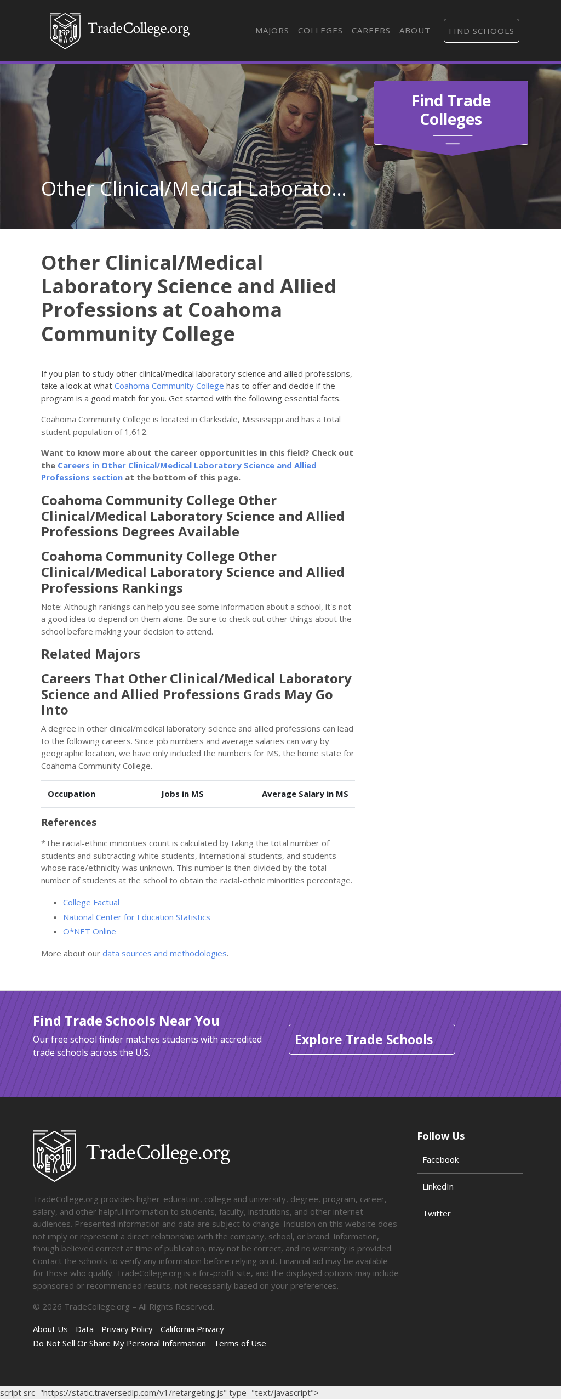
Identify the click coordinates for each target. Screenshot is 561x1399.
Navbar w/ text (120, 31)
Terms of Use (240, 1343)
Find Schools (481, 30)
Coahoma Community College (169, 385)
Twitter (436, 1213)
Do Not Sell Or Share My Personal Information (119, 1343)
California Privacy (192, 1328)
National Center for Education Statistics (136, 916)
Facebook (440, 1159)
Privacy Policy (127, 1328)
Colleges (320, 30)
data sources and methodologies (164, 953)
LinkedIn (438, 1186)
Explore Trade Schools (364, 1039)
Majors (272, 30)
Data (85, 1328)
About (415, 30)
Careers (371, 30)
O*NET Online (89, 931)
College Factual (91, 902)
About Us (50, 1328)
